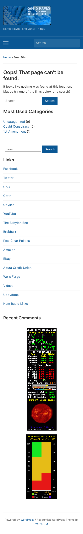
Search (75, 43)
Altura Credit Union (17, 268)
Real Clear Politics (16, 241)
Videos (8, 286)
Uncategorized (14, 122)
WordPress (27, 519)
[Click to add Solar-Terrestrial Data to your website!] (42, 379)
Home (7, 57)
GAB (6, 187)
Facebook (10, 169)
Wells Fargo (11, 276)
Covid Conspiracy (16, 126)
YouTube (9, 214)
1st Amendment (14, 131)
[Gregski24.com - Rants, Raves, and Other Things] (27, 15)
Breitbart (9, 232)
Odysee (8, 205)
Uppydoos (11, 295)
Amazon (9, 250)
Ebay (7, 259)
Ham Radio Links (15, 304)
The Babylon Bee (15, 223)
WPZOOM (41, 524)
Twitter (8, 178)
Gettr (7, 196)
